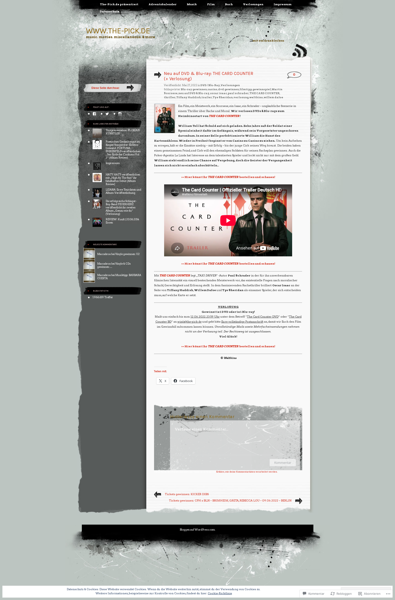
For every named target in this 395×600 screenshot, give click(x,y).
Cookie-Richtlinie (220, 593)
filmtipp (246, 89)
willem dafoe (273, 97)
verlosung (240, 97)
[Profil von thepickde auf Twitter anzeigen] (107, 114)
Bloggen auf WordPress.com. (197, 529)
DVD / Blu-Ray (210, 85)
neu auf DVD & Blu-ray (193, 93)
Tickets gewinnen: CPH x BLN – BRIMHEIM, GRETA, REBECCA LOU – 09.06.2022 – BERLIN (230, 500)
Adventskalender (162, 4)
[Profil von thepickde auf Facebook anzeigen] (94, 114)
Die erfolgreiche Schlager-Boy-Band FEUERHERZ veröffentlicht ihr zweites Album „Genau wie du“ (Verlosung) (121, 207)
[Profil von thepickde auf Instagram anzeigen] (120, 114)
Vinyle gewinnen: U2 (127, 254)
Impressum (282, 4)
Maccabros (104, 254)
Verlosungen (253, 4)
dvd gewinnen (228, 89)
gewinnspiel (262, 89)
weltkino (256, 97)
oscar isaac (218, 93)
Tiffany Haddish (188, 97)
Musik (192, 4)
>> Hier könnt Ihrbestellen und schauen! (228, 177)
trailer (206, 97)
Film (211, 4)
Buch (229, 4)
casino (212, 89)
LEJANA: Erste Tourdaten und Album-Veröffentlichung (123, 191)
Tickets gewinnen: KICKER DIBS (187, 494)
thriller (170, 97)
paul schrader (238, 93)
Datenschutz (110, 11)
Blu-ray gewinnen (194, 89)
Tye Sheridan (223, 97)
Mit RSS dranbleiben (268, 40)
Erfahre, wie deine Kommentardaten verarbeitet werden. (247, 471)
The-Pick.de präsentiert (119, 4)
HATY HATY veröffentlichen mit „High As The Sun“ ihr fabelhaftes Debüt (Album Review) (123, 179)
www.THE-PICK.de (118, 30)
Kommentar (282, 463)
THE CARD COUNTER (264, 93)
